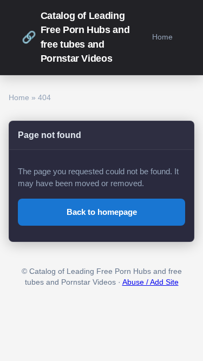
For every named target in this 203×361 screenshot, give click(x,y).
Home (162, 36)
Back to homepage (102, 211)
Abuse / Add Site (150, 282)
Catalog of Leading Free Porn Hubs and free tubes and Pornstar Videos (75, 37)
